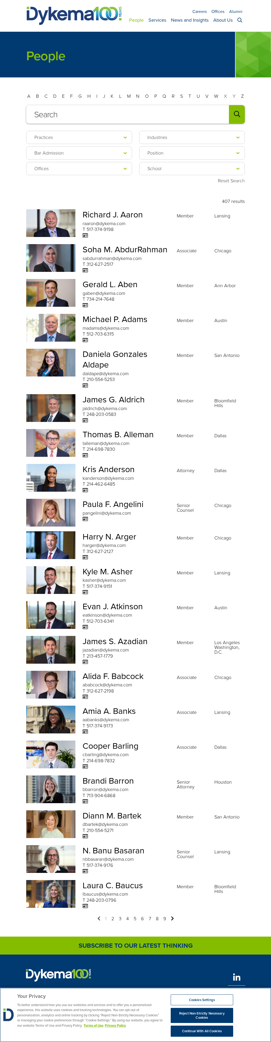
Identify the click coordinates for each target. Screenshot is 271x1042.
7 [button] (150, 918)
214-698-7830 (101, 449)
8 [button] (157, 918)
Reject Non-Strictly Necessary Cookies (202, 1015)
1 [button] (106, 918)
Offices (217, 11)
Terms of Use (93, 1025)
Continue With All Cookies (202, 1031)
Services (157, 20)
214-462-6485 (101, 484)
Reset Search (231, 181)
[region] (135, 1015)
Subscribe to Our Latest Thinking (136, 945)
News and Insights (190, 20)
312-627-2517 (100, 264)
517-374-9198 (100, 229)
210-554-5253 (101, 379)
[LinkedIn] (236, 977)
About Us (223, 20)
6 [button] (142, 918)
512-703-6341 (100, 621)
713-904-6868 (101, 795)
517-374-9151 (99, 586)
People (136, 20)
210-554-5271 (100, 830)
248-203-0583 (101, 414)
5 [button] (135, 918)
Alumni (235, 11)
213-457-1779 (100, 656)
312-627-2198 (100, 690)
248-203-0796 (101, 900)
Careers (199, 11)
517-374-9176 (100, 865)
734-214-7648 (100, 299)
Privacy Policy (115, 1025)
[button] (98, 918)
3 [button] (120, 918)
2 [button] (112, 918)
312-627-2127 (100, 551)
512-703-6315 (100, 334)
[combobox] (135, 114)
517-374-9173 (100, 725)
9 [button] (164, 918)
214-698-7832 (101, 760)
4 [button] (127, 918)
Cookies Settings (202, 999)
